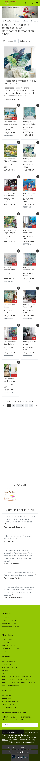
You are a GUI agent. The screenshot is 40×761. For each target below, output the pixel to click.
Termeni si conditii (9, 621)
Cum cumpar (7, 639)
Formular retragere (10, 686)
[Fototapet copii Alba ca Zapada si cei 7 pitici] (10, 150)
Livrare (5, 651)
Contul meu (6, 695)
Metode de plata (8, 645)
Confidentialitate (9, 624)
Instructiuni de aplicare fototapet (16, 679)
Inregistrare (7, 698)
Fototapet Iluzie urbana (29, 343)
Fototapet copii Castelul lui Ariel (10, 343)
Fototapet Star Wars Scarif (29, 306)
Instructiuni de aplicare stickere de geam (18, 683)
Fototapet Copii (9, 166)
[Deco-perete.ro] (11, 3)
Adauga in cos (18, 105)
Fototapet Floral (9, 311)
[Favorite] (32, 3)
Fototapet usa (9, 386)
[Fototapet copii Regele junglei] (10, 222)
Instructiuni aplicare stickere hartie (16, 676)
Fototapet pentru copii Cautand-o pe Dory (28, 231)
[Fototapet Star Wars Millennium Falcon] (10, 185)
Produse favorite (9, 707)
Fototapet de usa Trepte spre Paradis (10, 380)
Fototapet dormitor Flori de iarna (29, 123)
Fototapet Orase (28, 349)
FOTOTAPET (7, 21)
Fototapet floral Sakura (10, 306)
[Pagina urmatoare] (36, 405)
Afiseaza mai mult (12, 99)
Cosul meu (6, 642)
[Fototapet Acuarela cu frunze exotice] (29, 150)
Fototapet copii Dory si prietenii (29, 194)
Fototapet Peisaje (9, 129)
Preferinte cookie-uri (20, 757)
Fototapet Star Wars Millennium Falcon (10, 194)
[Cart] (37, 3)
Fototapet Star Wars (28, 311)
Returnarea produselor (12, 648)
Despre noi (6, 617)
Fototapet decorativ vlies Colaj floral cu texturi (9, 269)
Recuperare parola (10, 701)
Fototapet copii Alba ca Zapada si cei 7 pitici (10, 160)
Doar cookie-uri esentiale (20, 752)
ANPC (4, 673)
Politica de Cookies (9, 630)
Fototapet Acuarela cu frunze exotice (28, 160)
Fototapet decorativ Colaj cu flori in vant (28, 269)
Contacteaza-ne (8, 661)
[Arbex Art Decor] (10, 496)
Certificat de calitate (10, 627)
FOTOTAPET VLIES (28, 166)
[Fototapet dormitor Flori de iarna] (29, 113)
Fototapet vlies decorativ (28, 130)
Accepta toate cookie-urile (20, 747)
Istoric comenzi (8, 704)
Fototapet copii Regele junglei (10, 231)
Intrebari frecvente (10, 667)
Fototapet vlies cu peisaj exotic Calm (10, 123)
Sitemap (5, 670)
